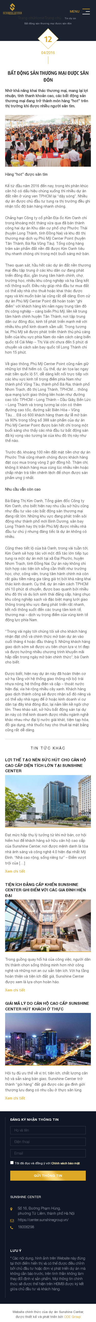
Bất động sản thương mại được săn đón (48, 23)
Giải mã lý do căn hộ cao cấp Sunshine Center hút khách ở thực (47, 1006)
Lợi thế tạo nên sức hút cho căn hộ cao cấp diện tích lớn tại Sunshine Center (45, 765)
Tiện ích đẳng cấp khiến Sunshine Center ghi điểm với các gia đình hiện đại (45, 890)
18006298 (26, 1227)
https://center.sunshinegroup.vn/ (43, 1220)
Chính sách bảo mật (65, 1163)
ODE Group (72, 1317)
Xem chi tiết (15, 871)
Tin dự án (70, 18)
